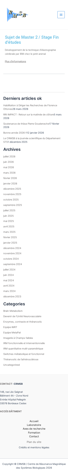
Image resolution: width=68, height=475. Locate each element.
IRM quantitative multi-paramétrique (23, 348)
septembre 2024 (12, 264)
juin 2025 (8, 215)
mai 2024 (8, 280)
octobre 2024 (11, 258)
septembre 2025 (12, 205)
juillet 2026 (9, 156)
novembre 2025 (12, 194)
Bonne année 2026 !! (15, 132)
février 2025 (10, 237)
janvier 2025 (10, 242)
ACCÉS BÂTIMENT (11, 411)
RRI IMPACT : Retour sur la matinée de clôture (28, 114)
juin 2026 (8, 161)
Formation (34, 432)
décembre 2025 (12, 188)
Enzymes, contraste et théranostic (22, 321)
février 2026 (10, 178)
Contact (34, 436)
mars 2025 (9, 231)
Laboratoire (34, 424)
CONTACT (6, 383)
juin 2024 (8, 275)
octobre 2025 (11, 199)
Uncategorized (11, 364)
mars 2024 (9, 291)
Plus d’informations (15, 61)
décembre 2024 (12, 248)
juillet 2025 (9, 210)
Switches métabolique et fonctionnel (23, 354)
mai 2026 (8, 167)
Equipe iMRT (10, 327)
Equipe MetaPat (12, 332)
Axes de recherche (34, 428)
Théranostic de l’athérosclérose (20, 359)
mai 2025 (8, 221)
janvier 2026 (10, 183)
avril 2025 (8, 226)
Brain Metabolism (13, 310)
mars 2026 (9, 172)
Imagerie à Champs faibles (18, 337)
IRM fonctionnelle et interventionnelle (24, 343)
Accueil (34, 421)
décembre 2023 (12, 296)
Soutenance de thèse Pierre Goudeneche (26, 123)
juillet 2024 (9, 269)
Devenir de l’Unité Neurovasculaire (22, 316)
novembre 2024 (12, 253)
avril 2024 (8, 285)
